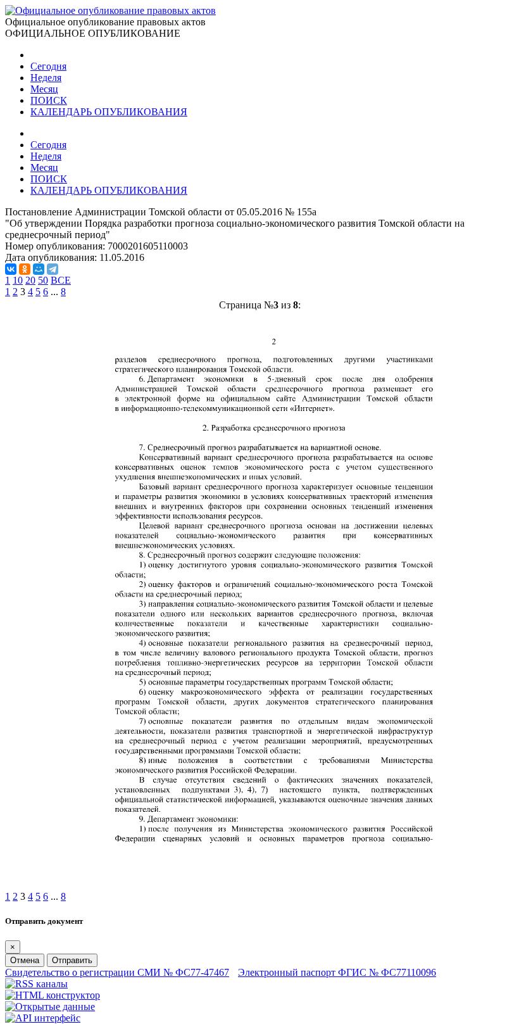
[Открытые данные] (50, 1006)
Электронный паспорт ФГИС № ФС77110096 (337, 972)
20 (30, 280)
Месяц (44, 89)
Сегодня (48, 66)
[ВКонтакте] (10, 269)
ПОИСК (48, 100)
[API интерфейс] (42, 1018)
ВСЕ (61, 280)
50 (43, 280)
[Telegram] (52, 269)
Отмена (24, 960)
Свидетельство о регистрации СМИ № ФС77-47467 (117, 972)
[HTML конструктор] (52, 995)
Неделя (45, 77)
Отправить (72, 960)
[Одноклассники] (24, 269)
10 (18, 280)
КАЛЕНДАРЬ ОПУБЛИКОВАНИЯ (108, 111)
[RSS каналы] (36, 983)
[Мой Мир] (38, 269)
